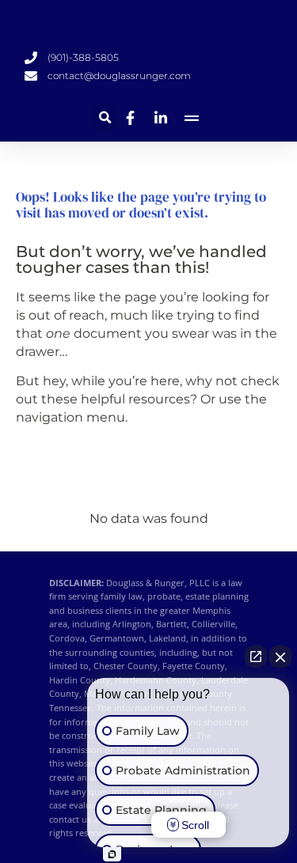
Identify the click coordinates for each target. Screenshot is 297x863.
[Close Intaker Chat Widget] (280, 656)
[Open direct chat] (256, 656)
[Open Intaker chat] (112, 854)
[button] (105, 117)
